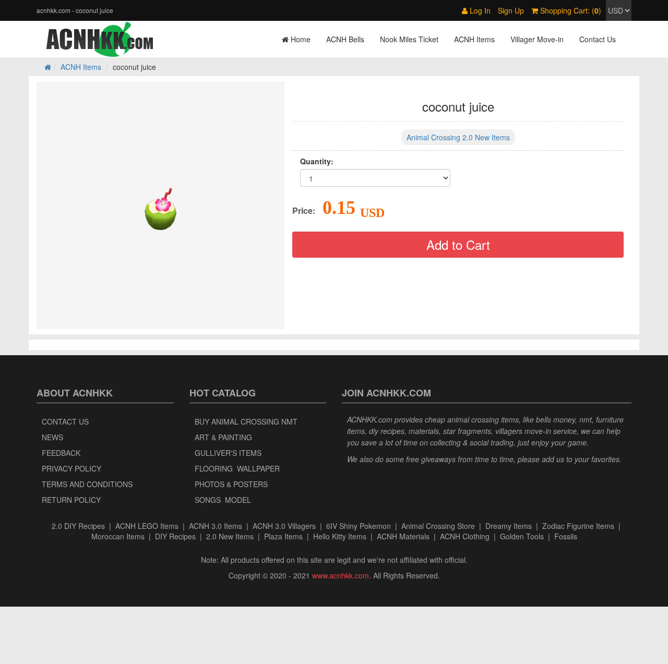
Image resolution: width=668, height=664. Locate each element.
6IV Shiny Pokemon (358, 526)
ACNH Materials (403, 536)
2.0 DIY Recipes (78, 526)
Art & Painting (223, 437)
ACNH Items (474, 39)
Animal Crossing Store (438, 526)
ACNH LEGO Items (146, 526)
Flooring (214, 468)
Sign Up (511, 10)
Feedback (61, 453)
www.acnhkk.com (340, 575)
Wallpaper (258, 468)
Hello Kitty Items (339, 536)
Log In (479, 10)
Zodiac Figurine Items (578, 526)
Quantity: (316, 161)
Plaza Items (283, 536)
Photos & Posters (231, 484)
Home (300, 39)
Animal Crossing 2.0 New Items (458, 137)
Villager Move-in (537, 39)
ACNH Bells (345, 39)
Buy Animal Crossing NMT (246, 421)
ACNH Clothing (465, 536)
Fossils (565, 536)
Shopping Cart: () (569, 10)
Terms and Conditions (87, 484)
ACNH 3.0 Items (215, 526)
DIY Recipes (175, 536)
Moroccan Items (118, 536)
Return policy (71, 499)
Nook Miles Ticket (409, 39)
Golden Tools (522, 536)
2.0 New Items (230, 536)
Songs (208, 499)
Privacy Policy (71, 468)
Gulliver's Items (228, 453)
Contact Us (597, 39)
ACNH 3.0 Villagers (284, 526)
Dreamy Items (508, 526)
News (52, 437)
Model (238, 499)
